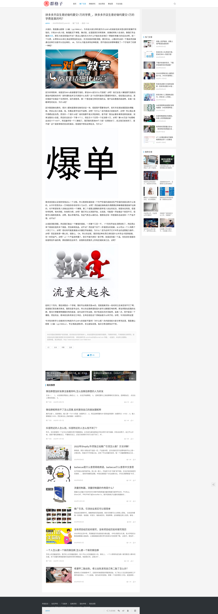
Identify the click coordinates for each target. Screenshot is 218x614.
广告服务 (64, 604)
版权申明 (83, 604)
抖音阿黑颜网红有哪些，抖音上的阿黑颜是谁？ (165, 117)
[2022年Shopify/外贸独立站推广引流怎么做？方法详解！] (59, 453)
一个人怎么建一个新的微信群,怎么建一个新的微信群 (72, 550)
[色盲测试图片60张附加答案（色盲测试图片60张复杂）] (149, 84)
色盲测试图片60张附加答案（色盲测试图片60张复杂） (165, 86)
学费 (63, 347)
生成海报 (112, 610)
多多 (51, 35)
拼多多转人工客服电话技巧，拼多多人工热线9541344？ (165, 96)
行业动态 (119, 3)
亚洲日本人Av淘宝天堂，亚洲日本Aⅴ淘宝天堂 (165, 53)
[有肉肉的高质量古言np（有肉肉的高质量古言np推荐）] (149, 127)
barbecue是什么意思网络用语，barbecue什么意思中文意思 (104, 467)
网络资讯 (92, 3)
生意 (70, 347)
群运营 (110, 3)
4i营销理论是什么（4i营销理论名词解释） (167, 167)
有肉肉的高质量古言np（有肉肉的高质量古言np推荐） (165, 128)
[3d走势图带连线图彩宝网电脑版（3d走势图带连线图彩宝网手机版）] (149, 105)
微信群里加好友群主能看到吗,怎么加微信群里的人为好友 (74, 391)
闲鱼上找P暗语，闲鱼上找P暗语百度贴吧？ (164, 42)
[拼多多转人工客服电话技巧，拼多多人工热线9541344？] (149, 95)
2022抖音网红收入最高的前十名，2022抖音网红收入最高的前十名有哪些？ (165, 75)
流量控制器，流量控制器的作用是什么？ (94, 487)
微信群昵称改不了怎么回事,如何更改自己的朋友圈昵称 (73, 409)
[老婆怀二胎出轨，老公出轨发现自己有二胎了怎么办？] (59, 575)
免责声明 (54, 604)
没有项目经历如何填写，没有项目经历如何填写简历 (100, 529)
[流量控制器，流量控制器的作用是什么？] (59, 494)
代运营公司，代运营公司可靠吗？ (150, 214)
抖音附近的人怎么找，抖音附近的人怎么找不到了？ (72, 428)
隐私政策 (92, 604)
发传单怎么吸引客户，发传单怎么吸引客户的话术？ (150, 230)
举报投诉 (45, 604)
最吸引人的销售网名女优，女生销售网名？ (150, 198)
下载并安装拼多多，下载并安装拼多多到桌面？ (165, 63)
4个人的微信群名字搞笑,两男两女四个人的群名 (164, 138)
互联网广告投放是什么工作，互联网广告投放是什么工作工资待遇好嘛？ (166, 214)
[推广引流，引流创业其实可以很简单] (59, 515)
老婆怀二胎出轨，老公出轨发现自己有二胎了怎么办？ (101, 568)
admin (47, 23)
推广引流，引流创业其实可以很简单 (92, 508)
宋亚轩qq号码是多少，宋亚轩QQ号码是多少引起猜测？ (151, 183)
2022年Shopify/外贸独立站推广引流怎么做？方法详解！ (102, 446)
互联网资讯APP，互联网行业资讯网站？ (166, 183)
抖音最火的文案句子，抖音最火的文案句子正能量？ (166, 230)
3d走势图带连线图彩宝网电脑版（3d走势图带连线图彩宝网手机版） (165, 107)
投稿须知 (73, 604)
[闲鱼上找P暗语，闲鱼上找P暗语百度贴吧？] (149, 41)
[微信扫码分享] (119, 610)
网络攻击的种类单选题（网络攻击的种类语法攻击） (166, 198)
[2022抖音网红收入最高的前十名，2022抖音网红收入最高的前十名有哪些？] (149, 73)
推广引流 (82, 3)
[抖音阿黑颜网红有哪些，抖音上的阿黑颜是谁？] (149, 116)
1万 (48, 347)
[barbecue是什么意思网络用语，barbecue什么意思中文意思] (59, 474)
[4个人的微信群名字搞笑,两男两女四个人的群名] (149, 137)
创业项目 (102, 3)
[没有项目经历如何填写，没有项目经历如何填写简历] (59, 536)
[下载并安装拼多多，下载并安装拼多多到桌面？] (149, 63)
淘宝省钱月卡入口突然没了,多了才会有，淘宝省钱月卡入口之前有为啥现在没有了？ (150, 167)
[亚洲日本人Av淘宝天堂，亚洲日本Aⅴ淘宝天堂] (149, 52)
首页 (74, 3)
